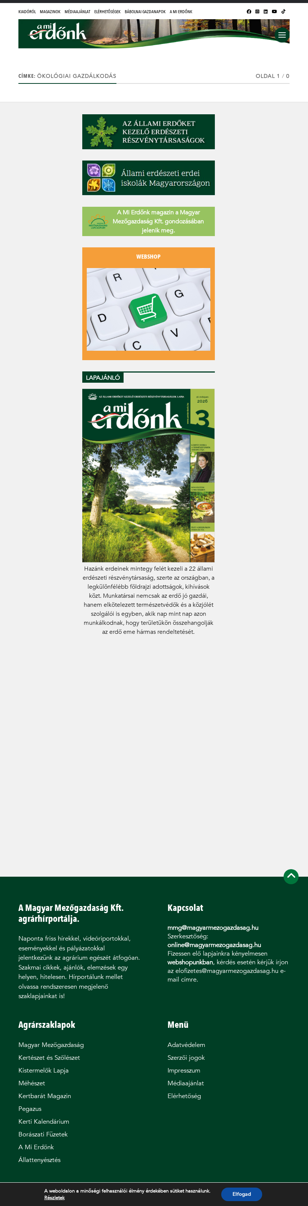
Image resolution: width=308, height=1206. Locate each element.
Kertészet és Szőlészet (49, 1057)
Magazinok (50, 12)
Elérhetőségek (107, 12)
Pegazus (29, 1108)
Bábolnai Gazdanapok (145, 12)
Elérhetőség (184, 1096)
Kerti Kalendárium (43, 1121)
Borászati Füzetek (43, 1134)
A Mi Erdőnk (181, 12)
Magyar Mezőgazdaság (51, 1045)
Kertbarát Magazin (44, 1096)
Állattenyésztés (39, 1160)
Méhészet (31, 1083)
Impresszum (184, 1070)
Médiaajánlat (77, 12)
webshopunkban (190, 962)
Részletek (54, 1197)
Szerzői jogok (186, 1057)
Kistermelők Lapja (43, 1070)
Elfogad (242, 1194)
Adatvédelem (186, 1045)
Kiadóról (27, 12)
